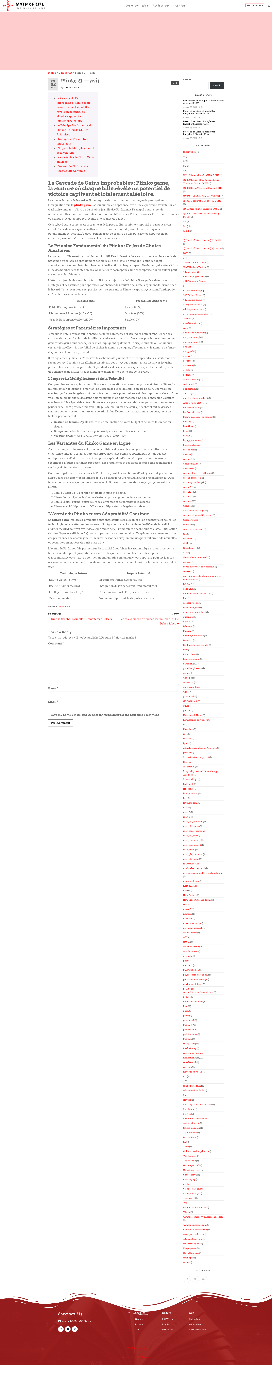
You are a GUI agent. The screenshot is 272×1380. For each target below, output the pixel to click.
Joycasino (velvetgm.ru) (196, 757)
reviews (187, 1067)
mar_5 (186, 812)
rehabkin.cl (189, 1062)
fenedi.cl (188, 640)
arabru (187, 356)
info (185, 734)
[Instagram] (195, 1279)
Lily (185, 798)
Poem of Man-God (193, 1001)
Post (185, 1006)
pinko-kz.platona (192, 984)
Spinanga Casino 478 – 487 (197, 1104)
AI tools (187, 318)
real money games (193, 1053)
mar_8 (186, 817)
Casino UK (189, 468)
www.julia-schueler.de (195, 1229)
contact (187, 571)
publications (190, 1034)
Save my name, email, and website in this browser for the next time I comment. (105, 714)
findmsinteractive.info (195, 645)
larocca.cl (188, 789)
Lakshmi (188, 784)
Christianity (190, 548)
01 (184, 156)
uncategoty (189, 1179)
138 (185, 221)
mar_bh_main (191, 826)
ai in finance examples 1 (196, 314)
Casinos (187, 506)
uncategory (189, 1174)
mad (185, 807)
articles (187, 375)
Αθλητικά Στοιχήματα (193, 1239)
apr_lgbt (187, 346)
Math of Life (30, 4)
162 (185, 226)
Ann (185, 328)
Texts (186, 1146)
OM (185, 937)
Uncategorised (191, 1165)
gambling (188, 663)
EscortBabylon (191, 607)
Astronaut (188, 384)
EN (184, 598)
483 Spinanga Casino (194, 276)
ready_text (189, 1043)
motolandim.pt (191, 881)
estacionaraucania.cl (194, 612)
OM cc (186, 942)
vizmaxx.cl (189, 1198)
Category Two (190, 520)
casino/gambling (192, 482)
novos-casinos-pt (192, 923)
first (185, 649)
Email (53, 701)
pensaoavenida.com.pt (195, 979)
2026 (185, 253)
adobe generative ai (194, 309)
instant (187, 738)
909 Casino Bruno (192, 300)
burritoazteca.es (191, 445)
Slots (185, 1095)
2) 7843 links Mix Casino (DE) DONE (202, 248)
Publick (187, 1039)
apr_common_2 (191, 342)
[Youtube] (203, 1279)
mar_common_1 (192, 840)
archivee (188, 365)
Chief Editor (72, 87)
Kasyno (187, 762)
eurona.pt (188, 617)
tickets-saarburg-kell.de (196, 1151)
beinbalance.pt (191, 407)
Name (53, 688)
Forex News (189, 654)
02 (184, 161)
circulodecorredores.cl (195, 557)
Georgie (187, 678)
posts (186, 1011)
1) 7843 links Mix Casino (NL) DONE (202, 201)
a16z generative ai (193, 304)
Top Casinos (189, 1156)
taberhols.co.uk (191, 1128)
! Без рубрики (189, 152)
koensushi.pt (190, 779)
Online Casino (191, 946)
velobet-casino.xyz (193, 1189)
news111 (187, 914)
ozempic (187, 956)
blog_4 (187, 435)
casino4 (187, 501)
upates (186, 1184)
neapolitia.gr (190, 886)
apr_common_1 (191, 337)
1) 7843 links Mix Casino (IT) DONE (201, 196)
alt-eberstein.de (191, 323)
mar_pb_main (191, 859)
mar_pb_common (193, 854)
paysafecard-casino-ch (195, 975)
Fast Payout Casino (193, 635)
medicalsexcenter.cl (194, 868)
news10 (187, 909)
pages (186, 960)
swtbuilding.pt (191, 1123)
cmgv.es (187, 562)
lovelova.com (190, 803)
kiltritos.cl (189, 766)
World (187, 1212)
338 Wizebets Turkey (194, 267)
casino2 (187, 492)
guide (186, 706)
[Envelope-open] (74, 1329)
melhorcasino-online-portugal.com (202, 873)
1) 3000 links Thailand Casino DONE (202, 188)
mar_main (189, 849)
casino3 (187, 496)
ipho (185, 743)
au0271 (187, 393)
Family (187, 631)
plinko (187, 997)
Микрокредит (189, 1248)
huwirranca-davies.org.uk (197, 720)
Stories (187, 1114)
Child (186, 543)
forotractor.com (191, 659)
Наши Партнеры (191, 1253)
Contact (181, 6)
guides (186, 710)
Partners (188, 965)
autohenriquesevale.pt (195, 398)
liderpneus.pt (190, 793)
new (185, 890)
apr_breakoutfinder (194, 332)
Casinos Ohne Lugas (194, 510)
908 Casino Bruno (192, 295)
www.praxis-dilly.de (193, 1234)
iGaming (188, 729)
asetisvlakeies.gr (192, 379)
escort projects (191, 603)
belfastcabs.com (192, 412)
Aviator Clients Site (194, 403)
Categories (66, 72)
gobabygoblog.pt (192, 687)
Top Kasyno (189, 1160)
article (186, 370)
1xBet (186, 231)
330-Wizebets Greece (194, 262)
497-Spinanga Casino (194, 281)
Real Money (189, 1048)
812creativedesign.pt (194, 290)
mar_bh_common (193, 821)
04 (184, 166)
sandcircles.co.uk (192, 1086)
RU (185, 1076)
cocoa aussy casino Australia (198, 566)
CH (185, 534)
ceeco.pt (187, 524)
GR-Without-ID (191, 701)
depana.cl (188, 589)
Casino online (190, 464)
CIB (185, 552)
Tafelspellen (190, 1132)
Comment (56, 643)
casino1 (187, 487)
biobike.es (189, 426)
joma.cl (187, 752)
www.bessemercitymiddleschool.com (203, 1217)
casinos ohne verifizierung (197, 515)
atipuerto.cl (189, 389)
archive (187, 361)
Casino (187, 454)
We (185, 1203)
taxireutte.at (190, 1137)
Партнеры (188, 1257)
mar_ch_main (191, 835)
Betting (187, 421)
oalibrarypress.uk (193, 928)
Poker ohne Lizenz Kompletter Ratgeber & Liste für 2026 (199, 112)
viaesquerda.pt (191, 1193)
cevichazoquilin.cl (193, 529)
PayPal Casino (191, 970)
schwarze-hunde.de (193, 1090)
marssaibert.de (191, 863)
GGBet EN (188, 682)
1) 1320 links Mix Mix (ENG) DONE (201, 175)
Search (187, 79)
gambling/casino (192, 668)
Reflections (161, 6)
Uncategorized (191, 1170)
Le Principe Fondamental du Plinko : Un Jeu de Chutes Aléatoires (75, 130)
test (185, 1142)
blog (185, 431)
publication (189, 1029)
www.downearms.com (195, 1225)
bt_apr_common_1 (193, 440)
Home (52, 72)
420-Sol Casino (191, 272)
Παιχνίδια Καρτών (191, 1243)
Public (186, 1025)
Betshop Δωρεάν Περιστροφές (198, 417)
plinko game (83, 205)
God (185, 692)
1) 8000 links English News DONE (201, 209)
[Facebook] (187, 1279)
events (186, 621)
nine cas (187, 918)
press (186, 1015)
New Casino (189, 895)
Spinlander (189, 1109)
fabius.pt (188, 626)
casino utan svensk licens (197, 473)
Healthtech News (192, 715)
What (146, 6)
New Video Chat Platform (197, 900)
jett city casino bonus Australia (200, 748)
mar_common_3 (192, 845)
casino (186, 459)
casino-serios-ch (192, 478)
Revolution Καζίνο (192, 1072)
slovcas (187, 1100)
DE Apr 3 (187, 584)
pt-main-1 (188, 1020)
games (186, 673)
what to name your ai (194, 1207)
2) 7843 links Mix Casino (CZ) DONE (202, 240)
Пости (186, 1262)
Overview (132, 6)
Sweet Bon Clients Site (195, 1118)
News (186, 904)
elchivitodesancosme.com (197, 593)
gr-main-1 (188, 696)
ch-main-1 (189, 538)
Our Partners (190, 951)
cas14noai (188, 449)
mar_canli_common (194, 831)
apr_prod (188, 351)
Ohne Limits (190, 932)
